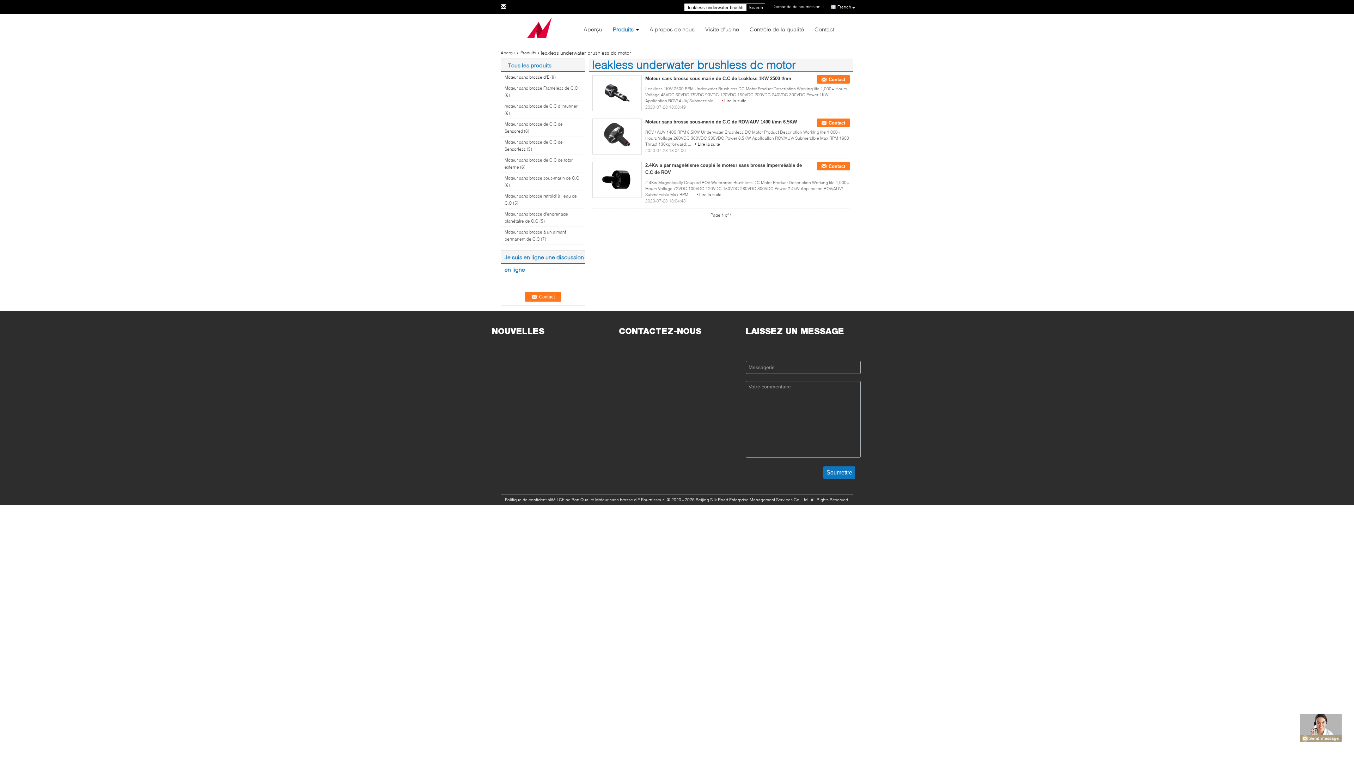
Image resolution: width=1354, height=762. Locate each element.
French (844, 7)
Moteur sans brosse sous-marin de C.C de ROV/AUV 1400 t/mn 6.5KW (721, 122)
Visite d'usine (722, 29)
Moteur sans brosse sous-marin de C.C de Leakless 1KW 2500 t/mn (718, 78)
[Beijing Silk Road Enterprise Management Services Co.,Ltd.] (539, 27)
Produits (623, 29)
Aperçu (593, 29)
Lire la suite (735, 100)
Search (756, 7)
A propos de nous (672, 29)
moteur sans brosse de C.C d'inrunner (541, 106)
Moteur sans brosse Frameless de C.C (541, 88)
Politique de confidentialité (530, 499)
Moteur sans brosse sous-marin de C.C (542, 178)
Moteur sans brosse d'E (527, 77)
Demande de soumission (797, 6)
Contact (824, 29)
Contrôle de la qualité (777, 29)
